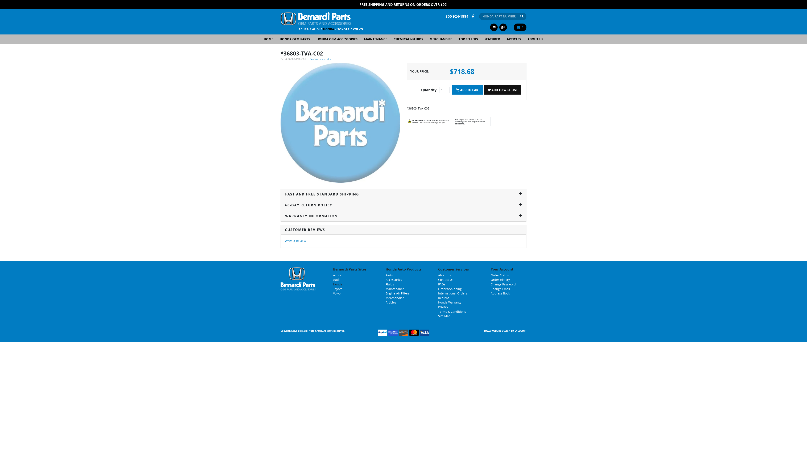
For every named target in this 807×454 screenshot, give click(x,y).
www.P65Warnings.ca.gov (432, 122)
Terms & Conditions (452, 312)
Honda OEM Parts (295, 39)
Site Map (444, 316)
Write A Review (295, 241)
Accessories (394, 280)
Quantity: (429, 90)
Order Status (500, 275)
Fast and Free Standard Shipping (322, 194)
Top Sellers (468, 39)
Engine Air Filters (398, 293)
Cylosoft (520, 330)
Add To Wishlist (504, 90)
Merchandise (441, 39)
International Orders (452, 293)
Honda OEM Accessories (336, 39)
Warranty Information (311, 216)
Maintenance (375, 39)
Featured (492, 39)
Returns (443, 298)
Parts (389, 275)
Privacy (443, 307)
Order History (500, 280)
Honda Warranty (449, 302)
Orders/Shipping (450, 289)
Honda (328, 29)
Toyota (343, 29)
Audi (316, 29)
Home (268, 39)
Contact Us (445, 280)
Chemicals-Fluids (408, 39)
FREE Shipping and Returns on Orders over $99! (403, 4)
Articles (514, 39)
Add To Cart (469, 90)
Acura (303, 29)
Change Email (500, 289)
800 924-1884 (457, 16)
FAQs (441, 284)
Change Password (503, 284)
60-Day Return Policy (308, 205)
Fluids (390, 284)
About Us (535, 39)
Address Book (500, 293)
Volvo (358, 29)
